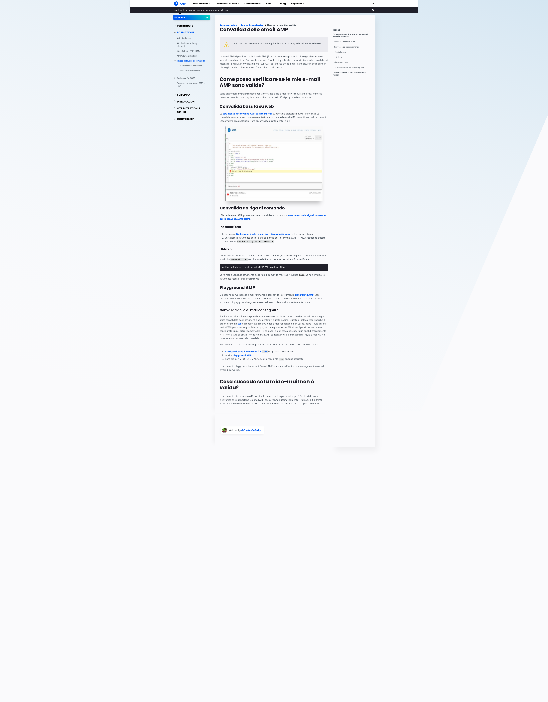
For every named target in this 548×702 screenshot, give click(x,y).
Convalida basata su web (344, 42)
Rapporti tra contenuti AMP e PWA (191, 84)
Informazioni (200, 3)
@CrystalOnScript (251, 430)
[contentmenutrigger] (352, 30)
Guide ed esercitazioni (252, 25)
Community (251, 3)
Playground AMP (341, 62)
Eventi (269, 3)
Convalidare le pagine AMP (191, 65)
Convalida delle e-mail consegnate (350, 67)
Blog (283, 3)
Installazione (341, 52)
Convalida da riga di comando (346, 47)
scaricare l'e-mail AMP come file (246, 351)
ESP (239, 323)
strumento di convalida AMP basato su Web (247, 113)
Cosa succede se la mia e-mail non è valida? (349, 73)
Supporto (297, 3)
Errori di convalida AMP (190, 70)
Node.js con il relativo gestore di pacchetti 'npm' (263, 234)
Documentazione (226, 3)
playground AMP (304, 294)
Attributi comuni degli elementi (187, 44)
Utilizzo (339, 57)
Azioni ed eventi (184, 38)
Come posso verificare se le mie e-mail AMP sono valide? (350, 35)
